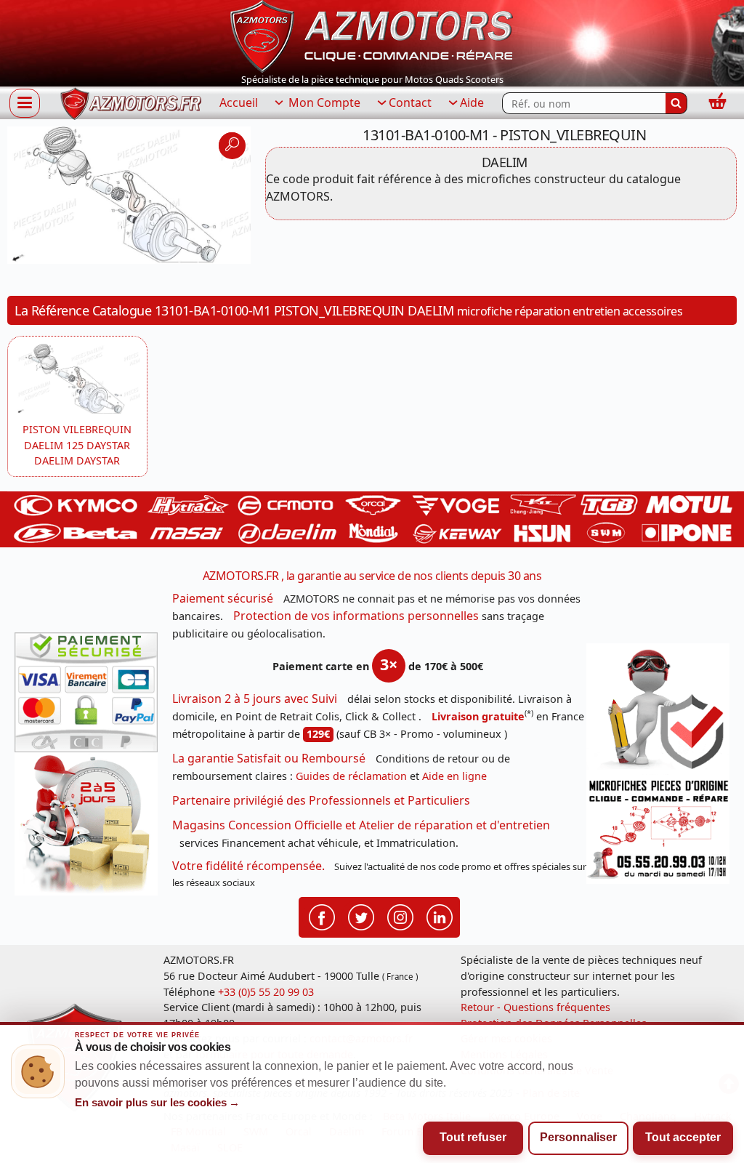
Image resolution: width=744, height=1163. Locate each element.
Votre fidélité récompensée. (248, 866)
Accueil (238, 102)
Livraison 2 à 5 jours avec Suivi (254, 699)
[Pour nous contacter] (657, 829)
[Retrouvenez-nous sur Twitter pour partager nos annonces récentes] (361, 917)
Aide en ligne (454, 776)
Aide (472, 102)
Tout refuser (473, 1137)
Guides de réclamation (351, 776)
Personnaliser (578, 1137)
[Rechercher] (676, 103)
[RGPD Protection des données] (657, 709)
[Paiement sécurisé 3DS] (86, 692)
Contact (410, 102)
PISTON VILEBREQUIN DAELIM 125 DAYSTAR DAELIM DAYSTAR (77, 444)
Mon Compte (323, 102)
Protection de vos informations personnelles (356, 616)
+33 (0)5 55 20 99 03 (266, 992)
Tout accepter (683, 1137)
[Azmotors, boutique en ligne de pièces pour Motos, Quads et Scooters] (372, 35)
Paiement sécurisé (222, 598)
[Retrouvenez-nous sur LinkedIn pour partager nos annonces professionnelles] (439, 917)
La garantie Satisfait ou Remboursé (268, 758)
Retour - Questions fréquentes (535, 1007)
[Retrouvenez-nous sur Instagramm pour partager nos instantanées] (400, 917)
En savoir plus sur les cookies (157, 1102)
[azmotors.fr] (130, 103)
